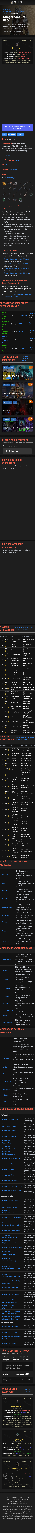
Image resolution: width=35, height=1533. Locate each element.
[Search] (31, 3)
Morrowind (18, 160)
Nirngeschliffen (7, 907)
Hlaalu (6, 165)
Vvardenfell (13, 169)
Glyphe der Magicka (9, 1332)
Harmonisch (7, 1082)
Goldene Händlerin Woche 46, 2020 (16, 268)
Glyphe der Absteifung (10, 1200)
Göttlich (21, 339)
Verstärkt (21, 348)
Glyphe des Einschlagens (11, 1288)
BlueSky (14, 1497)
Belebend (5, 874)
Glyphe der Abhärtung (10, 1119)
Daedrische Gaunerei (17, 1468)
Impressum (14, 1501)
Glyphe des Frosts (8, 1169)
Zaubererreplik (17, 1406)
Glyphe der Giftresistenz (11, 1231)
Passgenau (6, 915)
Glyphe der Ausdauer (10, 1327)
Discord (8, 1497)
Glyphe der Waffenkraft (10, 1164)
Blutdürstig (6, 1048)
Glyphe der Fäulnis (9, 1136)
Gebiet (5, 13)
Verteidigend (7, 1022)
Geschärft (6, 989)
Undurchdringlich (8, 931)
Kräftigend (6, 1090)
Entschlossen (23, 315)
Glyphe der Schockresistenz (12, 1247)
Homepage (6, 9)
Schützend (6, 1102)
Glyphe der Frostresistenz (11, 1217)
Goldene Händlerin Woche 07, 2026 (16, 259)
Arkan (5, 1040)
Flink (4, 1074)
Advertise (15, 1503)
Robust (21, 332)
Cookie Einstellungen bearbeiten (17, 1499)
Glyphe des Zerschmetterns (12, 1186)
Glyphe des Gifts (8, 1175)
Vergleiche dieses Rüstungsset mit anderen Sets (17, 127)
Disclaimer (23, 1503)
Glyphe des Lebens (9, 1343)
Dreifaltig (6, 1058)
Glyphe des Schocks (9, 1181)
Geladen (6, 980)
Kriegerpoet (17, 48)
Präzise (5, 1016)
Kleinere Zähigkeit (10, 178)
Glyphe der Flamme (9, 1131)
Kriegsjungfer (17, 1439)
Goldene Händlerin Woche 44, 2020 (16, 273)
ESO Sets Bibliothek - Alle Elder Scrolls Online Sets (15, 11)
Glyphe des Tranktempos (11, 1294)
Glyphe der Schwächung (11, 1158)
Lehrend (5, 898)
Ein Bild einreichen (12, 451)
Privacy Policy (23, 1497)
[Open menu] (3, 3)
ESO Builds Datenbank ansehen (24, 358)
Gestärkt (6, 997)
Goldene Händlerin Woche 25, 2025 (16, 264)
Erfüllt (20, 324)
